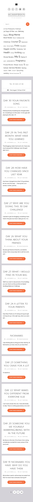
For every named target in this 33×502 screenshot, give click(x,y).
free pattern (23, 46)
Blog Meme (14, 34)
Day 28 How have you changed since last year (16, 171)
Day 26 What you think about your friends (16, 239)
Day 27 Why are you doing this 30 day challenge (16, 206)
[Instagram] (20, 9)
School (5, 68)
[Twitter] (9, 9)
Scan (27, 64)
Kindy (12, 52)
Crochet (14, 42)
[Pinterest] (16, 9)
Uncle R (14, 70)
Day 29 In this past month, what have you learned (16, 135)
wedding (6, 73)
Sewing (24, 68)
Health (6, 52)
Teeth (9, 70)
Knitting (18, 52)
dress (4, 46)
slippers (5, 70)
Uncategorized (23, 246)
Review (21, 64)
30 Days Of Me (8, 31)
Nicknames (16, 335)
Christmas (6, 42)
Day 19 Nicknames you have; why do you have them (16, 465)
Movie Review (8, 57)
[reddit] (24, 9)
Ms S (17, 56)
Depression (24, 42)
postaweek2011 (11, 61)
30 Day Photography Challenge (12, 29)
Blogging (5, 35)
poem (4, 61)
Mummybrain (16, 15)
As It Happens (24, 107)
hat (25, 49)
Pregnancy (21, 61)
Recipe (16, 64)
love (23, 52)
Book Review (7, 38)
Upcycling (19, 70)
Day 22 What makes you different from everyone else (16, 393)
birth (16, 31)
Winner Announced (14, 73)
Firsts (16, 46)
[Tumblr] (13, 9)
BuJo (14, 38)
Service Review (15, 68)
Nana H (24, 57)
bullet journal (20, 38)
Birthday (21, 31)
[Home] (8, 90)
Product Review (8, 64)
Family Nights (10, 46)
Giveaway (20, 49)
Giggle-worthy (9, 49)
